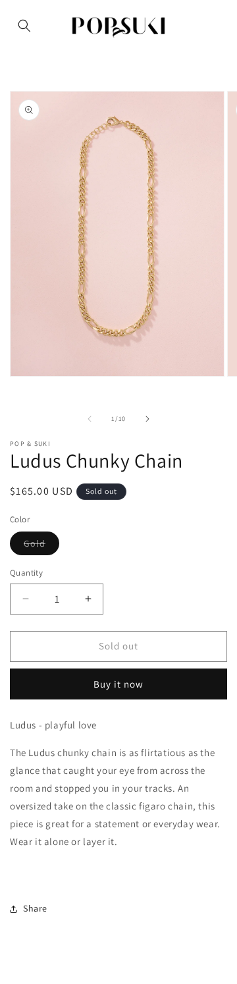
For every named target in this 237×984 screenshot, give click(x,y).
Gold (41, 546)
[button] (24, 25)
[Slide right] (147, 418)
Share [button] (35, 908)
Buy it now (118, 684)
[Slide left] (89, 418)
